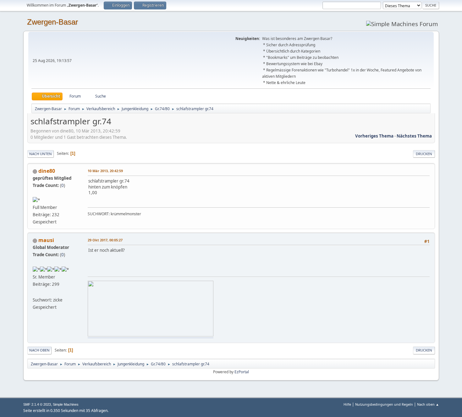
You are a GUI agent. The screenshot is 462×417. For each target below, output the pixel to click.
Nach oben (39, 350)
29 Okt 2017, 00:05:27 (105, 240)
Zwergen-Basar (52, 22)
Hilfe (347, 404)
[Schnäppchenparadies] (35, 292)
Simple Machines (66, 404)
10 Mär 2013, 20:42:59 (105, 170)
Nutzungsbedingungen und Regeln (384, 404)
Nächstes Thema (414, 136)
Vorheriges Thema (374, 136)
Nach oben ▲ (428, 404)
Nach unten (40, 153)
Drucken (424, 153)
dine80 (46, 170)
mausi (46, 240)
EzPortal (241, 372)
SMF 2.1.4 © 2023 (37, 404)
